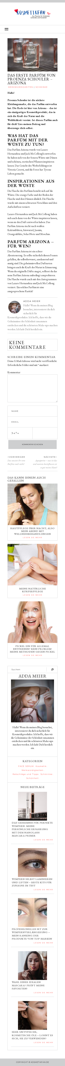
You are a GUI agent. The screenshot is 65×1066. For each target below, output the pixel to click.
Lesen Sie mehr (32, 537)
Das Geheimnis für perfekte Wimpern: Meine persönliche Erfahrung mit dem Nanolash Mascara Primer (32, 829)
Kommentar (14, 372)
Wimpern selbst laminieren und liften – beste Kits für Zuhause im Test (32, 882)
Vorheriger (17, 457)
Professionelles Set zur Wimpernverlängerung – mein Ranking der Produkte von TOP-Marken (32, 933)
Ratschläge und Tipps (26, 774)
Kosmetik (41, 766)
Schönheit (32, 778)
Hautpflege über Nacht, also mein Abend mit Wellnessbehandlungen (32, 531)
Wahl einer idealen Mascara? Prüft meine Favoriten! (28, 985)
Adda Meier (31, 301)
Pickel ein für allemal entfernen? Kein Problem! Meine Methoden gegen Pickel (32, 648)
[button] (32, 29)
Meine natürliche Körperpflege (32, 590)
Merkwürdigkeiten (20, 87)
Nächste (49, 457)
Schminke (42, 87)
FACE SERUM (26, 766)
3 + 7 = (15, 433)
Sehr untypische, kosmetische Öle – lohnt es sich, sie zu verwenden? (32, 1035)
